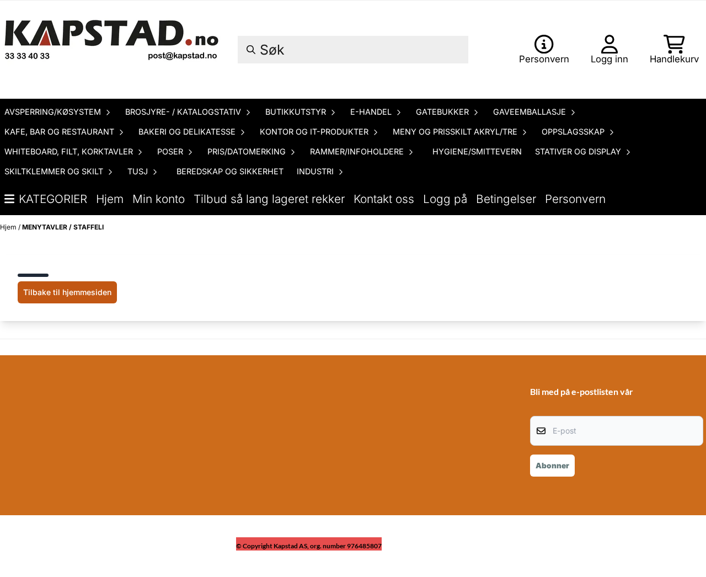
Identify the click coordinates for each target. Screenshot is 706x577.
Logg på (445, 199)
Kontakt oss (384, 199)
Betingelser (506, 199)
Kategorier (53, 199)
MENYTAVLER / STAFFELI (63, 227)
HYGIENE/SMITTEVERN (477, 151)
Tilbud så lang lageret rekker (269, 199)
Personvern (575, 199)
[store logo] (113, 50)
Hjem (110, 199)
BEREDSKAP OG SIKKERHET (230, 171)
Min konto (158, 199)
